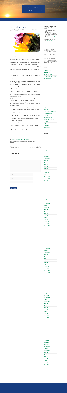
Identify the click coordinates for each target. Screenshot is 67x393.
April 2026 (46, 143)
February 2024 (46, 197)
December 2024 (47, 176)
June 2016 (46, 370)
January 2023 (46, 223)
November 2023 (47, 203)
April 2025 (46, 168)
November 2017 (47, 346)
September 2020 (47, 276)
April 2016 (46, 374)
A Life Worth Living (47, 72)
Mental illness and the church (49, 119)
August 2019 (46, 303)
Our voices (46, 121)
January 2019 (46, 317)
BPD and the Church (47, 78)
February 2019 (46, 315)
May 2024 (46, 190)
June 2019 (46, 307)
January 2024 (46, 199)
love (34, 141)
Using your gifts (46, 125)
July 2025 (45, 162)
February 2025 (46, 172)
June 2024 (46, 188)
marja (11, 30)
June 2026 (46, 139)
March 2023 (46, 219)
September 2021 (47, 252)
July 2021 (45, 256)
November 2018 (47, 321)
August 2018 (46, 327)
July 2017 (45, 354)
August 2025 (46, 160)
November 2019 (47, 297)
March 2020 (46, 289)
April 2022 (46, 242)
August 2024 (46, 184)
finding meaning (18, 141)
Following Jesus (46, 105)
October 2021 (46, 250)
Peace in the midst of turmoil (35, 147)
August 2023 (46, 209)
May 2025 (46, 166)
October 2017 (46, 348)
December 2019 (47, 295)
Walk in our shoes (47, 127)
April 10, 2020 (12, 29)
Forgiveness (46, 107)
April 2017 (46, 360)
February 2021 (46, 266)
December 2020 (47, 270)
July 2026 (45, 137)
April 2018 (46, 336)
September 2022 (47, 231)
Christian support (47, 94)
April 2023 (46, 217)
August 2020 (46, 278)
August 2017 (46, 352)
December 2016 (47, 368)
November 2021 (47, 248)
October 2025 (46, 156)
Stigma (45, 123)
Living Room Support (50, 40)
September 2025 (47, 158)
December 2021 (47, 246)
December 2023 (47, 201)
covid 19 (12, 141)
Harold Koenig (24, 141)
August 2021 (46, 254)
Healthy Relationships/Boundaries (50, 111)
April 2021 (46, 262)
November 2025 (47, 154)
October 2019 (46, 299)
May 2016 (46, 372)
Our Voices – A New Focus (20, 19)
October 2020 (46, 274)
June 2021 (46, 258)
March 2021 (46, 264)
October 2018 (46, 323)
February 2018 (46, 340)
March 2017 (46, 362)
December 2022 (47, 225)
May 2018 (46, 334)
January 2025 (46, 174)
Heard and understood (48, 113)
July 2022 (45, 235)
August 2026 (46, 135)
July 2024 (45, 186)
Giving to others (46, 109)
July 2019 (45, 305)
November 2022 (47, 227)
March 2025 (46, 170)
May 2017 (46, 358)
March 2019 (46, 313)
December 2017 (47, 344)
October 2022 (46, 229)
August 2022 (46, 233)
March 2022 (46, 244)
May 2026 (46, 141)
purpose (12, 142)
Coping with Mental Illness (22, 29)
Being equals (46, 88)
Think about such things (14, 147)
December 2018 (47, 319)
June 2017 (46, 356)
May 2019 (46, 309)
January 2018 (46, 342)
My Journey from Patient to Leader (50, 76)
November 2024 (47, 178)
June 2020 (46, 282)
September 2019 (47, 301)
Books (35, 19)
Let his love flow (18, 27)
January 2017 (46, 366)
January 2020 (46, 293)
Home (12, 19)
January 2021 (46, 268)
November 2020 (47, 272)
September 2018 (47, 325)
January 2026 (46, 150)
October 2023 (46, 205)
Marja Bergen (33, 7)
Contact (43, 19)
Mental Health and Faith (34, 29)
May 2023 (46, 215)
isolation (30, 141)
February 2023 (46, 221)
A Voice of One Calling (48, 74)
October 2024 (46, 180)
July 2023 (45, 211)
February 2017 (46, 364)
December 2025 (47, 152)
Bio (38, 19)
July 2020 (45, 280)
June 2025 (46, 164)
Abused (45, 86)
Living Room (29, 19)
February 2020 (46, 291)
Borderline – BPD (47, 92)
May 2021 (46, 260)
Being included (46, 90)
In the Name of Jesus (47, 70)
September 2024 (47, 182)
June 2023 (46, 213)
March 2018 (46, 338)
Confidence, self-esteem (48, 96)
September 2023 (47, 207)
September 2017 (47, 350)
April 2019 (46, 311)
